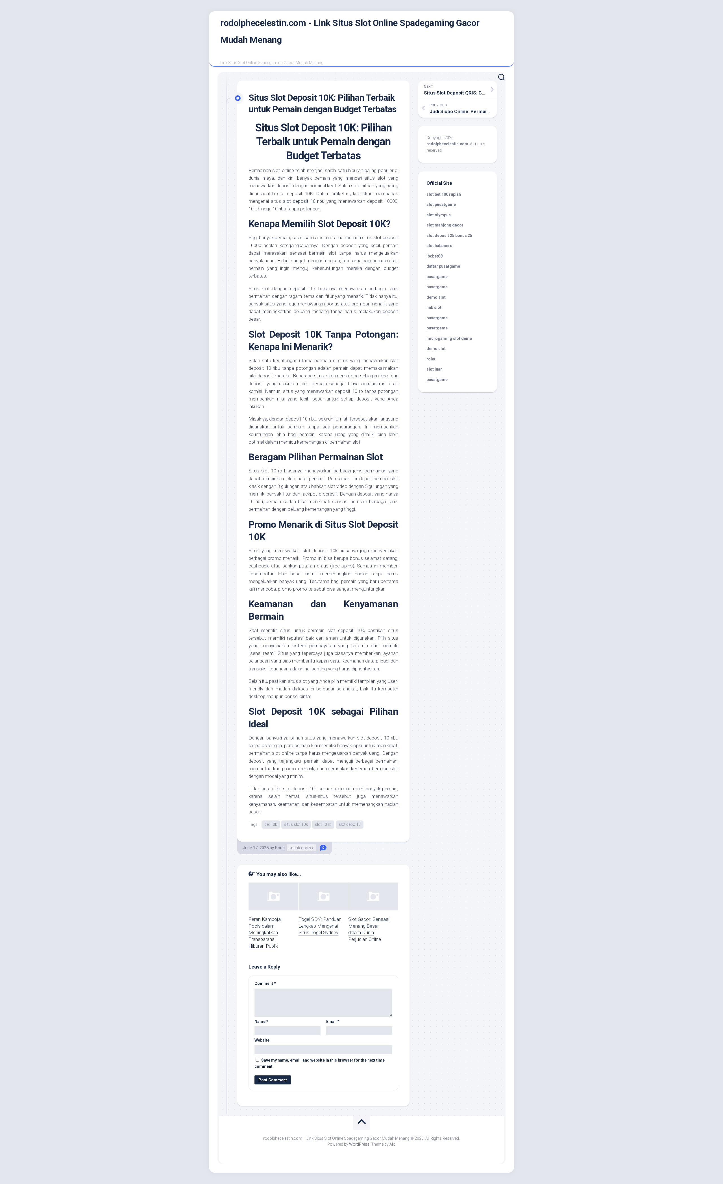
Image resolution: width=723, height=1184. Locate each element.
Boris (280, 847)
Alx (392, 1144)
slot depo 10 (350, 824)
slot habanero (439, 245)
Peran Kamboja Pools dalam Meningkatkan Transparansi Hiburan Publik (265, 932)
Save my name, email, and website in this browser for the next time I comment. (320, 1063)
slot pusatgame (441, 204)
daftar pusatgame (443, 266)
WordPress (359, 1144)
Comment (265, 983)
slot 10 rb (323, 824)
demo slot (436, 297)
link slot (433, 307)
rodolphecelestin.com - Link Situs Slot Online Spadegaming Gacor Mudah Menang (350, 31)
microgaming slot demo (449, 338)
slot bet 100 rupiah (443, 194)
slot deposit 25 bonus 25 (449, 235)
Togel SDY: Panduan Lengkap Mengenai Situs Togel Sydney (320, 926)
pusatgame (437, 276)
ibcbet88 (434, 256)
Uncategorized (301, 848)
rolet (430, 359)
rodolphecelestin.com (447, 144)
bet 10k (270, 824)
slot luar (434, 369)
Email (332, 1021)
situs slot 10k (296, 824)
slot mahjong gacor (444, 225)
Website (261, 1040)
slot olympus (438, 215)
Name (261, 1021)
